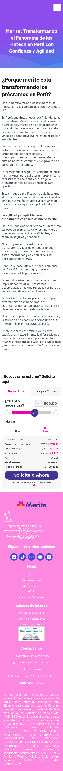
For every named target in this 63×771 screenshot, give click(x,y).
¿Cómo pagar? (31, 585)
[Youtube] (40, 557)
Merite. (24, 121)
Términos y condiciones (31, 618)
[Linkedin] (49, 557)
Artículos (32, 591)
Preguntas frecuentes (31, 597)
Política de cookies (31, 624)
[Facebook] (14, 557)
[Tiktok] (22, 557)
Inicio (31, 574)
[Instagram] (31, 557)
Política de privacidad (31, 612)
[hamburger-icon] (57, 7)
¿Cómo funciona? (31, 580)
